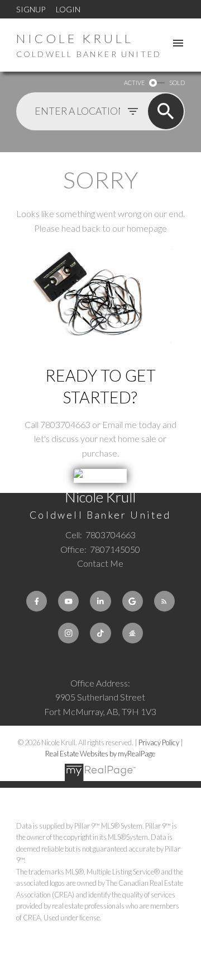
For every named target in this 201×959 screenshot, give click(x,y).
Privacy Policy (158, 742)
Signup (30, 9)
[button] (36, 601)
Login (68, 9)
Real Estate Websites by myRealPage (100, 753)
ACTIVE (134, 82)
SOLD (177, 82)
